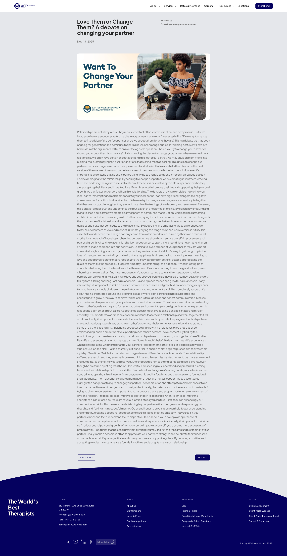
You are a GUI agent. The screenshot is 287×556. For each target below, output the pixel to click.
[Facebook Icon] (91, 542)
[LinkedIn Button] (83, 542)
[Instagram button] (68, 542)
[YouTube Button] (75, 542)
